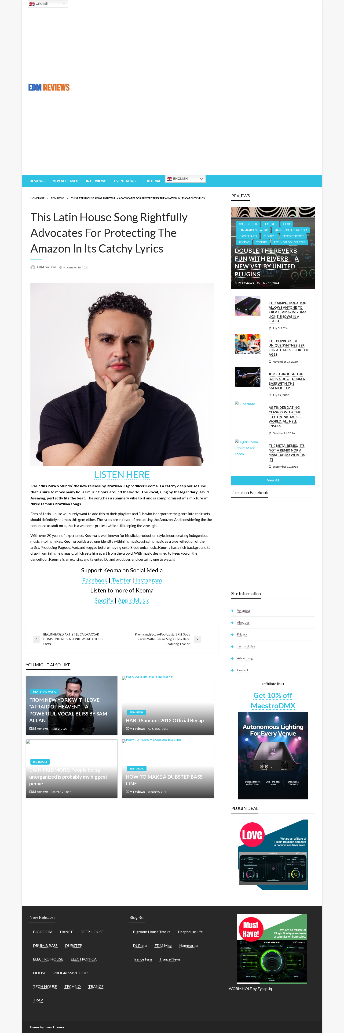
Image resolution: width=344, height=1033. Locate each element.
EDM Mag (163, 945)
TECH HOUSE (45, 986)
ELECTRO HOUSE (48, 959)
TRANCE (95, 986)
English (180, 179)
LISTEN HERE (122, 474)
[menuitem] (37, 181)
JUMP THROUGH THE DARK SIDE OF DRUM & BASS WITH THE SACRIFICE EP (287, 381)
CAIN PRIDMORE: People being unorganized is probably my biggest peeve (68, 776)
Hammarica (188, 945)
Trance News (170, 959)
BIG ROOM (40, 761)
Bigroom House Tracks (151, 931)
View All (273, 480)
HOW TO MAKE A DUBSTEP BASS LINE (164, 780)
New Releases (65, 181)
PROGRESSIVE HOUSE (72, 973)
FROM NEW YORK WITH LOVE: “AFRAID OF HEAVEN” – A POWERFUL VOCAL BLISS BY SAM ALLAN (68, 710)
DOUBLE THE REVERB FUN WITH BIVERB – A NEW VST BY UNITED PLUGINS (267, 262)
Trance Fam (142, 959)
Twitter (121, 580)
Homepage (37, 198)
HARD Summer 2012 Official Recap (165, 720)
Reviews (37, 181)
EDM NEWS (57, 198)
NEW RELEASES (248, 236)
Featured (270, 223)
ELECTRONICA (84, 959)
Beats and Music (44, 691)
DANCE (66, 931)
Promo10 (269, 236)
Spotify (104, 600)
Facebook (94, 580)
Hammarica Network (253, 229)
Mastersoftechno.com (290, 229)
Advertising (245, 658)
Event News (124, 181)
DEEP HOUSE (92, 931)
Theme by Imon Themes (46, 1027)
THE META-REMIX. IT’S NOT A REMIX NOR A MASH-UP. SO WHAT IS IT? (287, 452)
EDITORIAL (137, 768)
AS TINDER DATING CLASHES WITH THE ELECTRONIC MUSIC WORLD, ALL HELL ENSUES (285, 416)
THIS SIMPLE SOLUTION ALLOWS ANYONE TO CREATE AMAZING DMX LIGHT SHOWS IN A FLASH (288, 312)
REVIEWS (244, 242)
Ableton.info (248, 223)
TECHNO (261, 242)
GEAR (286, 223)
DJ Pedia (140, 945)
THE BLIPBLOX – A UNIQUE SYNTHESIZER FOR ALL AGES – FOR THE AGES (289, 348)
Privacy (242, 634)
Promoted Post (293, 236)
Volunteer (243, 610)
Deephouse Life (190, 931)
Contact (242, 670)
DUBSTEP (73, 945)
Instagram (148, 580)
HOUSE (39, 973)
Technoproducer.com (289, 242)
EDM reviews (47, 267)
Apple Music (134, 600)
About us (243, 622)
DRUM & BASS (45, 945)
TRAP (38, 1000)
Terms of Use (246, 646)
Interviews (96, 181)
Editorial (152, 181)
